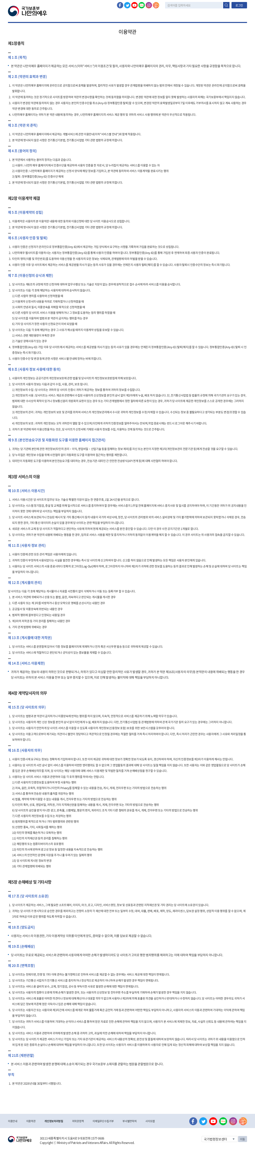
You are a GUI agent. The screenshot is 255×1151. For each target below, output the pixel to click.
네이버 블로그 (141, 5)
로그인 (239, 5)
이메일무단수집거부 (103, 1121)
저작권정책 (78, 1121)
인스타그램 (149, 5)
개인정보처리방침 (53, 1121)
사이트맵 (150, 1121)
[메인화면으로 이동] (27, 11)
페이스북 (120, 5)
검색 (226, 5)
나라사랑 (156, 5)
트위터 (127, 5)
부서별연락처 (129, 1121)
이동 (242, 1139)
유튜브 (134, 5)
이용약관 (31, 1121)
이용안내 (12, 1121)
